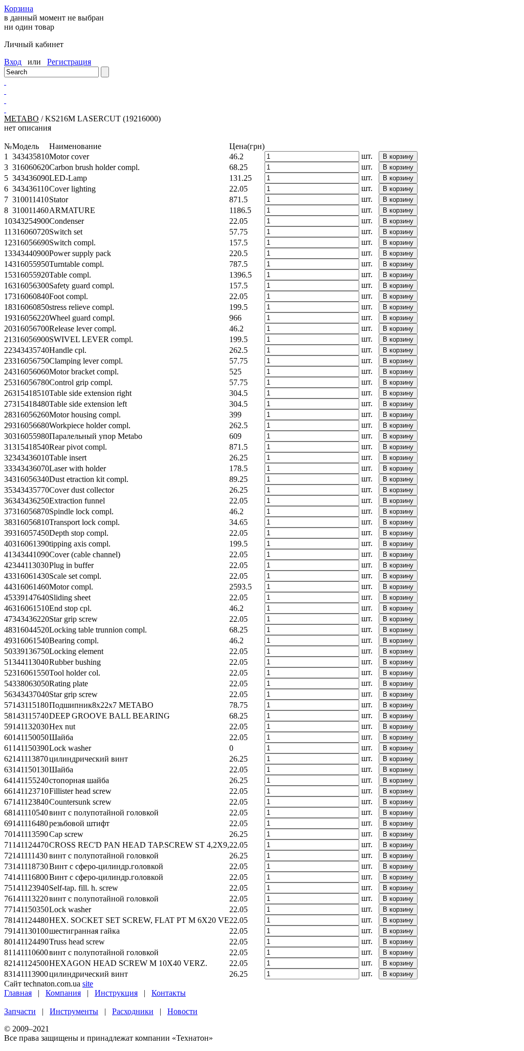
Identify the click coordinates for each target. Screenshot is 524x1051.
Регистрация (69, 61)
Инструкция (116, 993)
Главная (18, 993)
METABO (21, 118)
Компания (63, 993)
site (87, 983)
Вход (12, 61)
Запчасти (20, 1011)
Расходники (133, 1011)
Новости (182, 1011)
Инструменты (74, 1011)
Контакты (168, 993)
